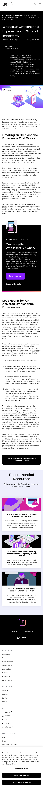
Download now (15, 276)
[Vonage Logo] (8, 4)
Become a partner (8, 661)
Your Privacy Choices (9, 745)
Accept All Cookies (21, 775)
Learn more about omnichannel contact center (21, 460)
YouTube (7, 723)
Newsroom (5, 694)
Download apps (7, 669)
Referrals (5, 676)
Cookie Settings (21, 768)
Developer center (8, 658)
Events (4, 698)
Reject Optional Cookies (21, 782)
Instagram (7, 727)
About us (5, 690)
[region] (21, 767)
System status (7, 665)
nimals (24, 411)
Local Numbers (27, 632)
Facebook (7, 712)
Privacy (4, 741)
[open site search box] (35, 4)
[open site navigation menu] (40, 4)
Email (23, 638)
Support (5, 673)
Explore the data (13, 284)
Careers (4, 702)
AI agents (35, 351)
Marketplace (6, 654)
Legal (4, 737)
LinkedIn (7, 716)
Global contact (7, 680)
